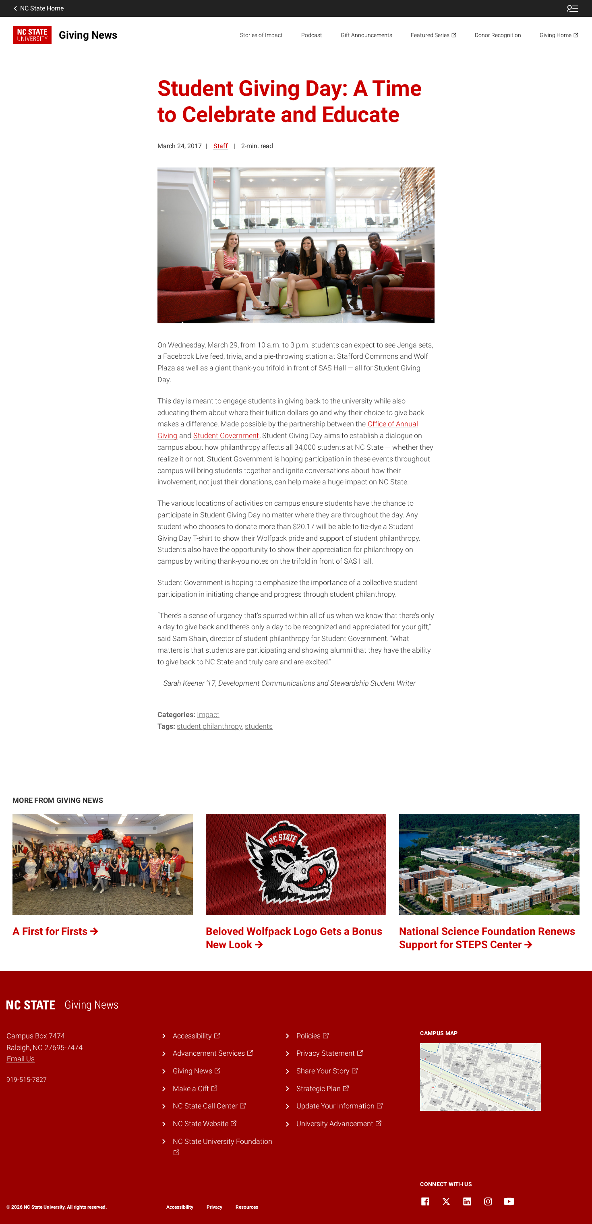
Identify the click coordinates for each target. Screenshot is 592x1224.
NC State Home (42, 8)
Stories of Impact (261, 35)
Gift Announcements (366, 35)
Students (259, 726)
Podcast (311, 35)
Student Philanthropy (209, 726)
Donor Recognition (498, 35)
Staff (220, 146)
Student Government (226, 435)
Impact (208, 714)
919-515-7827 (26, 1079)
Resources (247, 1207)
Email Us (21, 1058)
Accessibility (179, 1207)
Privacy (214, 1207)
